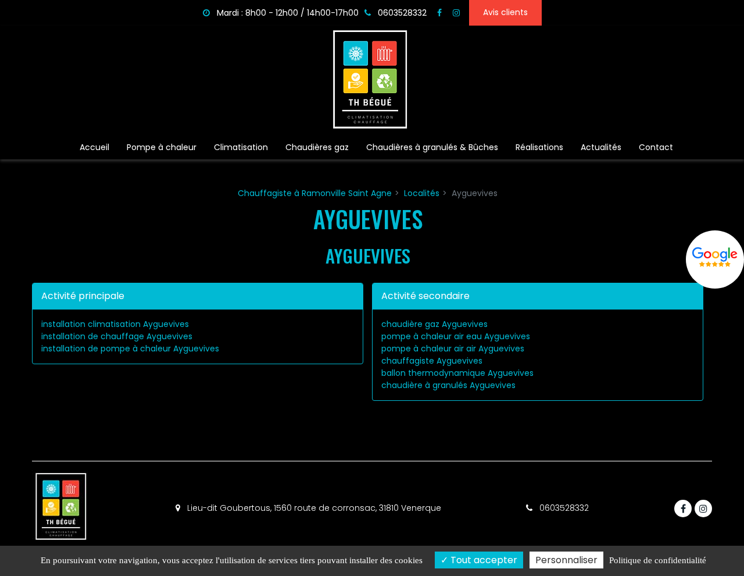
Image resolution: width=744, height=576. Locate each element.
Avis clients (505, 12)
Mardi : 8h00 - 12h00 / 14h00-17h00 (286, 13)
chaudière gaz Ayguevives (434, 324)
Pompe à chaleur (161, 147)
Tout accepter (482, 560)
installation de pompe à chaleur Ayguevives (130, 348)
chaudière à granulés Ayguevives (448, 385)
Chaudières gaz (317, 147)
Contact (656, 147)
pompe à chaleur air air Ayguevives (452, 348)
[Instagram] (456, 13)
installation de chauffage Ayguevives (116, 336)
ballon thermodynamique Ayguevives (457, 373)
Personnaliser (566, 560)
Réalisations (539, 147)
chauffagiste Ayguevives (431, 361)
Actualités (601, 147)
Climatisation (241, 147)
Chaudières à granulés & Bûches (432, 147)
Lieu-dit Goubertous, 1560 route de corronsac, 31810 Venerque (313, 508)
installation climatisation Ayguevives (115, 324)
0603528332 (563, 508)
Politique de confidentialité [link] (657, 560)
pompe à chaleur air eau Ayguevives (455, 336)
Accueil (94, 147)
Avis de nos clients (715, 259)
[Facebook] (439, 13)
